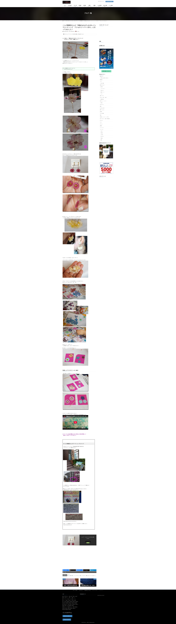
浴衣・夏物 (102, 83)
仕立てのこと (102, 104)
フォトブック (102, 127)
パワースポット (103, 88)
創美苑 (69, 601)
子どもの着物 (102, 113)
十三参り (102, 134)
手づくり (69, 574)
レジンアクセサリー (83, 575)
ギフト (101, 122)
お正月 (64, 596)
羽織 (66, 608)
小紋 (71, 604)
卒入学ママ (102, 136)
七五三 (70, 600)
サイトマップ (101, 590)
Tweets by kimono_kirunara (100, 595)
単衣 (74, 601)
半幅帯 (72, 601)
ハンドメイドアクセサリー (76, 575)
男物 (100, 115)
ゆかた (64, 597)
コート (71, 597)
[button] (106, 71)
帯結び (102, 102)
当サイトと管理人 (75, 590)
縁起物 (101, 111)
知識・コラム (102, 95)
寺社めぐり (102, 90)
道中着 (74, 608)
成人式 (77, 604)
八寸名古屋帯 (65, 601)
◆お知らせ (101, 76)
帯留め (74, 604)
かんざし (67, 596)
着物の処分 (102, 99)
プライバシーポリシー (95, 590)
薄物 (69, 608)
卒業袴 (102, 138)
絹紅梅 (64, 608)
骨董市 (70, 609)
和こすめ (101, 120)
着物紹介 (101, 79)
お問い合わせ (110, 1)
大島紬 (64, 604)
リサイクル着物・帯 (65, 600)
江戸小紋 (67, 605)
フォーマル (101, 129)
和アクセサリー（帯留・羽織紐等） (105, 118)
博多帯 (77, 601)
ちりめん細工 (75, 596)
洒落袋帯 (70, 605)
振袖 (63, 605)
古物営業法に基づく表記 (87, 590)
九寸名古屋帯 (74, 600)
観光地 (102, 86)
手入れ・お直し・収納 (103, 97)
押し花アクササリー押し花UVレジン (91, 575)
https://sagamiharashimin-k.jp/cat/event (70, 521)
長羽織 (64, 609)
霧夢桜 (101, 125)
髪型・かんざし (102, 109)
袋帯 (71, 608)
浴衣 (73, 605)
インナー (67, 597)
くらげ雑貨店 (70, 575)
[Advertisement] (79, 557)
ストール (74, 597)
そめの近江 (71, 596)
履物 (100, 106)
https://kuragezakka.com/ (68, 69)
